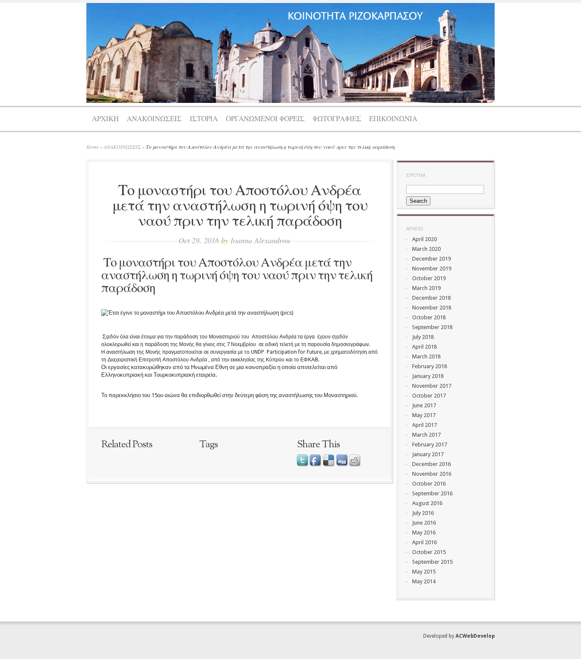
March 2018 (426, 356)
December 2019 (431, 259)
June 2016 (424, 523)
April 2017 (424, 425)
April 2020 (424, 239)
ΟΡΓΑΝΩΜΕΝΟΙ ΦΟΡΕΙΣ (265, 119)
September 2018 (432, 327)
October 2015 (429, 552)
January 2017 (428, 454)
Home (92, 146)
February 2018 (429, 366)
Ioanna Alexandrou (260, 240)
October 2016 (429, 483)
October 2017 (429, 395)
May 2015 (424, 571)
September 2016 (432, 493)
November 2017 (431, 386)
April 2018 (424, 347)
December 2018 (431, 298)
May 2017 (424, 415)
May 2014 (424, 581)
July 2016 (423, 513)
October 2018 (429, 317)
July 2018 (423, 337)
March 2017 (426, 435)
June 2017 (424, 405)
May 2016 (424, 532)
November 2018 (431, 307)
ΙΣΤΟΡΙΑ (204, 119)
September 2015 (432, 562)
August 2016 (427, 503)
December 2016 (431, 464)
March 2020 (426, 249)
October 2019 (429, 278)
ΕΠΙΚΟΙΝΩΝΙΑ (393, 119)
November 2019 (431, 268)
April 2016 (424, 542)
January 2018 (428, 376)
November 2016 (431, 474)
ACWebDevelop (475, 636)
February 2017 (429, 444)
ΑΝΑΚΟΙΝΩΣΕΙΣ (154, 119)
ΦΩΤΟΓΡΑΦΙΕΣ (337, 119)
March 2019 (426, 288)
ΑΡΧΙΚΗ (105, 119)
